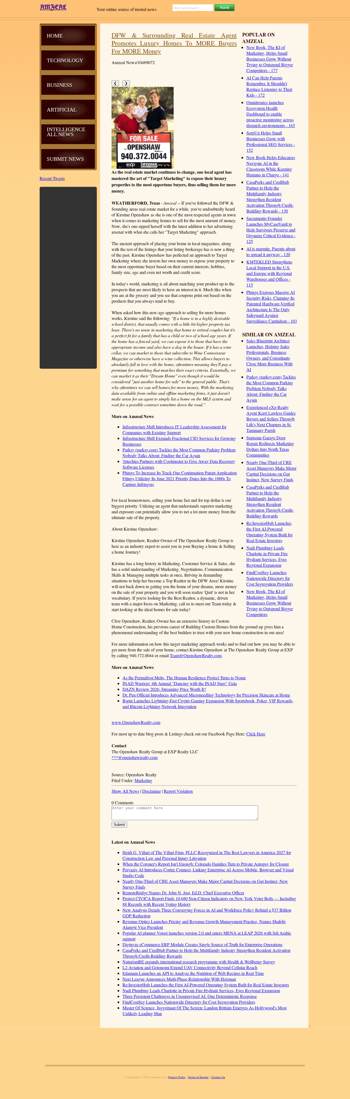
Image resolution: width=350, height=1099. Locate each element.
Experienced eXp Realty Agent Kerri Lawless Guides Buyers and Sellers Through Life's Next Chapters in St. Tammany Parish (271, 418)
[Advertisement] (68, 277)
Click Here (255, 734)
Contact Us (218, 1077)
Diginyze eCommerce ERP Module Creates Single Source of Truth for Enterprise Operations (202, 944)
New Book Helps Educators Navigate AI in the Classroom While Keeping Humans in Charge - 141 (270, 166)
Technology (65, 60)
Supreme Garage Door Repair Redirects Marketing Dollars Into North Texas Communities (270, 446)
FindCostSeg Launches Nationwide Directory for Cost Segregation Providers (269, 578)
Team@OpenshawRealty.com (195, 655)
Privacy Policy (176, 1077)
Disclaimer (151, 791)
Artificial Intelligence (66, 119)
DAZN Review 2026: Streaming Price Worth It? (164, 689)
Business (59, 85)
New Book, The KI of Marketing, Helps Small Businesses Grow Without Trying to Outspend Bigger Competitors (269, 602)
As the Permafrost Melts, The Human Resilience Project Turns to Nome (184, 677)
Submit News (65, 159)
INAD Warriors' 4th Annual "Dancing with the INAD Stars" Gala (179, 683)
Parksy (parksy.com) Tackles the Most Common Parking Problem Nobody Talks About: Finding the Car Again (271, 388)
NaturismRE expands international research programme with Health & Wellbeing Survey (198, 962)
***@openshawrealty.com (135, 757)
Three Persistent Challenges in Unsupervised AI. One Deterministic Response (189, 996)
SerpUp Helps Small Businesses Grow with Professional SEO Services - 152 (270, 141)
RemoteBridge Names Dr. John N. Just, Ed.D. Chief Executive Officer (183, 892)
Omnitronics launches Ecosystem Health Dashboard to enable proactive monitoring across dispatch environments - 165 (270, 113)
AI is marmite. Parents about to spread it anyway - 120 (270, 251)
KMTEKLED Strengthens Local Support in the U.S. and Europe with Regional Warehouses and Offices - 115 (269, 273)
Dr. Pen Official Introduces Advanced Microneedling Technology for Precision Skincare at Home (206, 695)
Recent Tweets (52, 178)
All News (60, 134)
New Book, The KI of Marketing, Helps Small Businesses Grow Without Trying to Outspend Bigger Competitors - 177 (269, 58)
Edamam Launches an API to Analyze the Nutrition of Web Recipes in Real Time (193, 973)
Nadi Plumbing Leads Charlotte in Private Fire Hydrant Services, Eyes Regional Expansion (267, 556)
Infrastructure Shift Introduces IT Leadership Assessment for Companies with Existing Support (174, 429)
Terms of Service (198, 1077)
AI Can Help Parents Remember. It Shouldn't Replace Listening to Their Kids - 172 (269, 86)
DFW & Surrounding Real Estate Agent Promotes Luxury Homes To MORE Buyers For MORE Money (174, 43)
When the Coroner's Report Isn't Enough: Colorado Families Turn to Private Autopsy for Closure (205, 864)
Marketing (143, 780)
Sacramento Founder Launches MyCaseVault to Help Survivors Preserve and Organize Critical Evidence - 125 (271, 229)
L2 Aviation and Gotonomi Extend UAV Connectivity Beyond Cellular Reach (189, 967)
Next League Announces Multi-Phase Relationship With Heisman (179, 979)
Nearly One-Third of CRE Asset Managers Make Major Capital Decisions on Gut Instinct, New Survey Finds (271, 470)
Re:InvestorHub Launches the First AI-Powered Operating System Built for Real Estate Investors (269, 531)
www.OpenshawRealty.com (136, 722)
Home (55, 36)
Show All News (125, 791)
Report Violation (178, 791)
